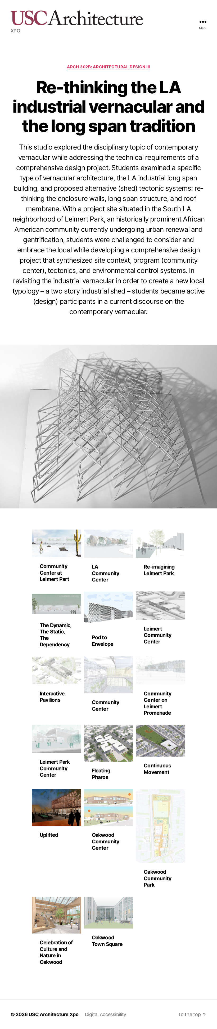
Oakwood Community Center (105, 841)
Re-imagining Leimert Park (159, 570)
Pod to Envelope (103, 640)
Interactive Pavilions (52, 696)
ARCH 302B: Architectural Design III (108, 67)
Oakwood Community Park (157, 878)
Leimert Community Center (157, 635)
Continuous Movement (157, 768)
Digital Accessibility (105, 1014)
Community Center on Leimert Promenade (157, 703)
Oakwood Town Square (107, 940)
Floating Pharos (101, 773)
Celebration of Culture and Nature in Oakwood (56, 952)
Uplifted (49, 835)
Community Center (105, 705)
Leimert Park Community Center (55, 768)
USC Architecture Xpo (54, 1014)
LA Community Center (105, 573)
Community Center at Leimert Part (54, 572)
